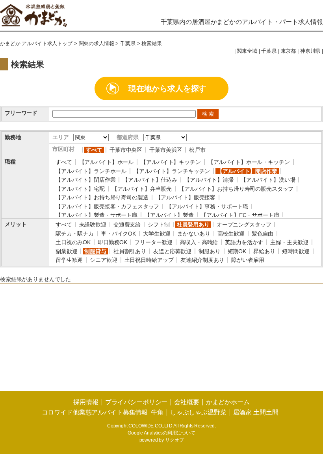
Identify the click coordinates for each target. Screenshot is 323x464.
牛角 (157, 412)
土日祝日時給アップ (149, 260)
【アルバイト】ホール (106, 162)
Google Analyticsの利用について (161, 433)
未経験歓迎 (92, 224)
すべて (94, 150)
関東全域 (247, 51)
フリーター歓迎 (153, 242)
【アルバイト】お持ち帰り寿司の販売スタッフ (236, 189)
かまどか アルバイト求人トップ (36, 43)
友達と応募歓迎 (172, 251)
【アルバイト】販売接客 (185, 197)
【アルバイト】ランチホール (91, 171)
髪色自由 (262, 233)
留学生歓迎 (69, 260)
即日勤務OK (112, 242)
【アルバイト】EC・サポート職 (240, 215)
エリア (60, 137)
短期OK (237, 251)
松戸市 (197, 150)
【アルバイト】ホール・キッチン (249, 162)
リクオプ (174, 440)
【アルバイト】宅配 (80, 189)
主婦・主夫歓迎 (289, 242)
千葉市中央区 (126, 150)
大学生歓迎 (156, 233)
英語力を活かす (244, 242)
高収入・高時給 (199, 242)
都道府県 (127, 137)
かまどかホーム (228, 402)
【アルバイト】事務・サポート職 (207, 206)
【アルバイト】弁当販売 (142, 189)
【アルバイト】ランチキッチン (172, 171)
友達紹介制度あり (202, 260)
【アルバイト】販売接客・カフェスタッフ (107, 206)
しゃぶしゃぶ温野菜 (198, 412)
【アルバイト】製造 (169, 215)
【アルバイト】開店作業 (247, 171)
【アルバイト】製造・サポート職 (96, 215)
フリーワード (21, 113)
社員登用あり (193, 224)
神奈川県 (310, 51)
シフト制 (158, 224)
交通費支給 (127, 224)
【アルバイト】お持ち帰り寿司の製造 (102, 197)
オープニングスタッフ (244, 224)
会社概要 (186, 402)
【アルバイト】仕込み (150, 180)
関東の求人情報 (96, 43)
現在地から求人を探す (167, 88)
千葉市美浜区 (165, 150)
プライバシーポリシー (136, 402)
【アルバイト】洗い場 (268, 180)
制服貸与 (95, 251)
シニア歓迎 (103, 260)
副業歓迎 (66, 251)
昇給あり (264, 251)
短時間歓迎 (295, 251)
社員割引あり (129, 251)
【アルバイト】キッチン (170, 162)
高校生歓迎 (231, 233)
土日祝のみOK (73, 242)
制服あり (209, 251)
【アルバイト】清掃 (209, 180)
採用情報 (85, 402)
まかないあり (193, 233)
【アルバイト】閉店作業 (85, 180)
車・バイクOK (118, 233)
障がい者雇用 (247, 260)
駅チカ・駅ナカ (75, 233)
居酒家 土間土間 (255, 412)
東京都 (288, 51)
